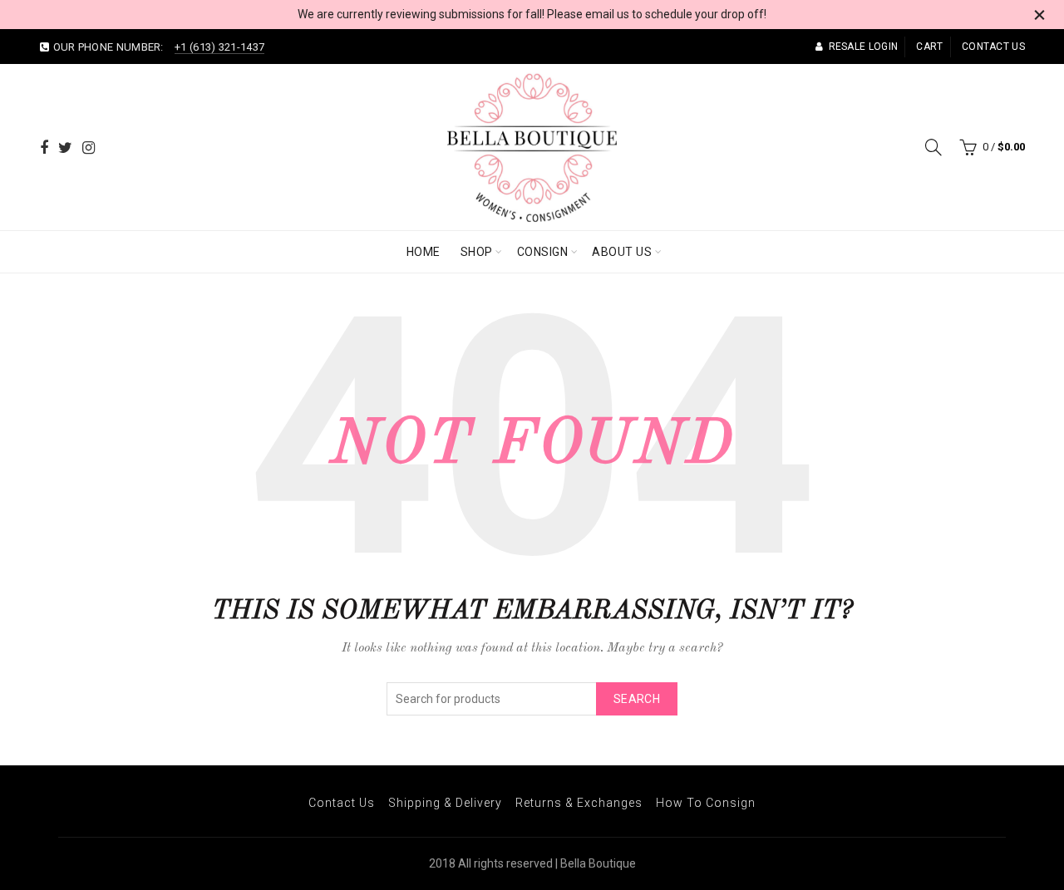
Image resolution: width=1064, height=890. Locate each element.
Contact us (993, 46)
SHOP (477, 251)
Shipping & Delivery (445, 802)
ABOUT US (622, 251)
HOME (423, 251)
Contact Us (341, 802)
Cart (929, 46)
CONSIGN (543, 251)
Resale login (863, 46)
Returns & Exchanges (579, 802)
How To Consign (706, 802)
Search (636, 699)
